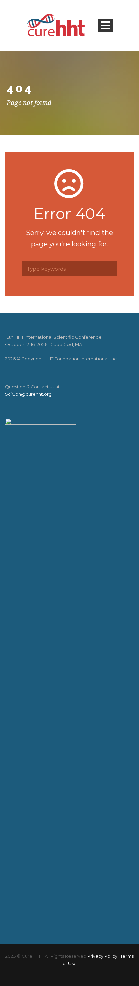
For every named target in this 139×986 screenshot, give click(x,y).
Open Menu (105, 25)
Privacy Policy (102, 956)
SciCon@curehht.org (28, 394)
